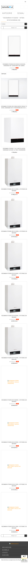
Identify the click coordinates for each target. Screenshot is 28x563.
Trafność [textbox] (3, 24)
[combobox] (14, 24)
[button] (14, 547)
